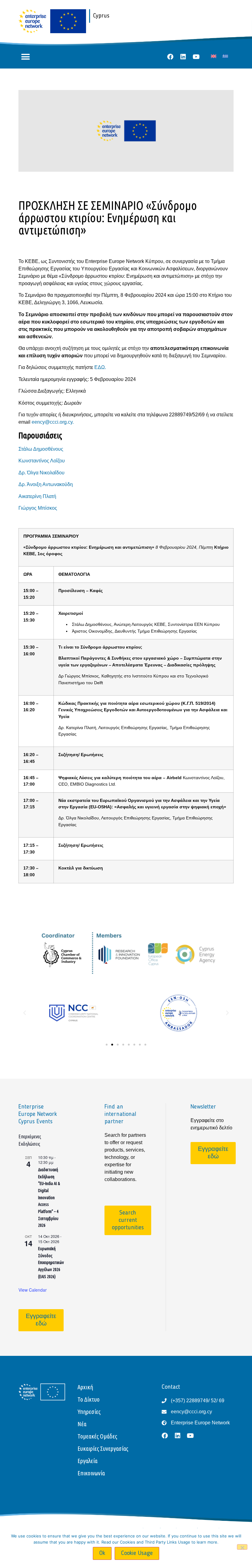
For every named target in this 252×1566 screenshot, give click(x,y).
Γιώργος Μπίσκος (37, 508)
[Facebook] (170, 57)
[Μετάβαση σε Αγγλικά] (213, 56)
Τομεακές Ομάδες (97, 1436)
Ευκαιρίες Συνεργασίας (102, 1448)
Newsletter (203, 1107)
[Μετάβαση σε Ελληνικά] (225, 56)
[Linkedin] (183, 57)
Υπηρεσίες (88, 1411)
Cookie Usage (137, 1553)
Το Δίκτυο (88, 1399)
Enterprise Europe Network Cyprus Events (37, 1114)
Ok (102, 1553)
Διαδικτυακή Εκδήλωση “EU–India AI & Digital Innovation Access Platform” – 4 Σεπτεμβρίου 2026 (49, 1197)
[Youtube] (196, 57)
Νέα (81, 1423)
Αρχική (85, 1387)
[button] (25, 57)
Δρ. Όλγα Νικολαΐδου (41, 472)
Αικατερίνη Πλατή (37, 496)
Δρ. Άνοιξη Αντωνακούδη (45, 484)
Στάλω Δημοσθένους (40, 449)
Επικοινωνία (91, 1473)
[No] (242, 1547)
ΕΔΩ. (100, 367)
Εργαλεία (87, 1460)
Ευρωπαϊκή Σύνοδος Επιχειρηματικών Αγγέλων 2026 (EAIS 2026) (51, 1262)
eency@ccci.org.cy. (53, 422)
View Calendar (32, 1290)
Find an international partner (120, 1114)
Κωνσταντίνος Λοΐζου (41, 460)
